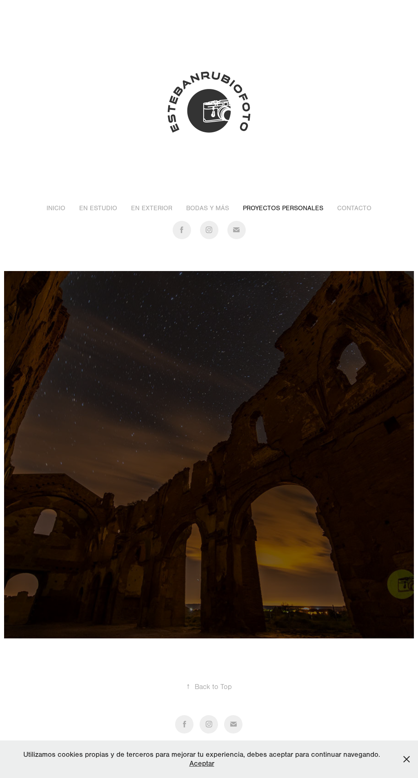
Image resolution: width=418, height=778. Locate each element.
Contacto (354, 208)
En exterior (151, 208)
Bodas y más (207, 208)
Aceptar (201, 763)
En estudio (98, 208)
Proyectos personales (283, 208)
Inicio (56, 208)
